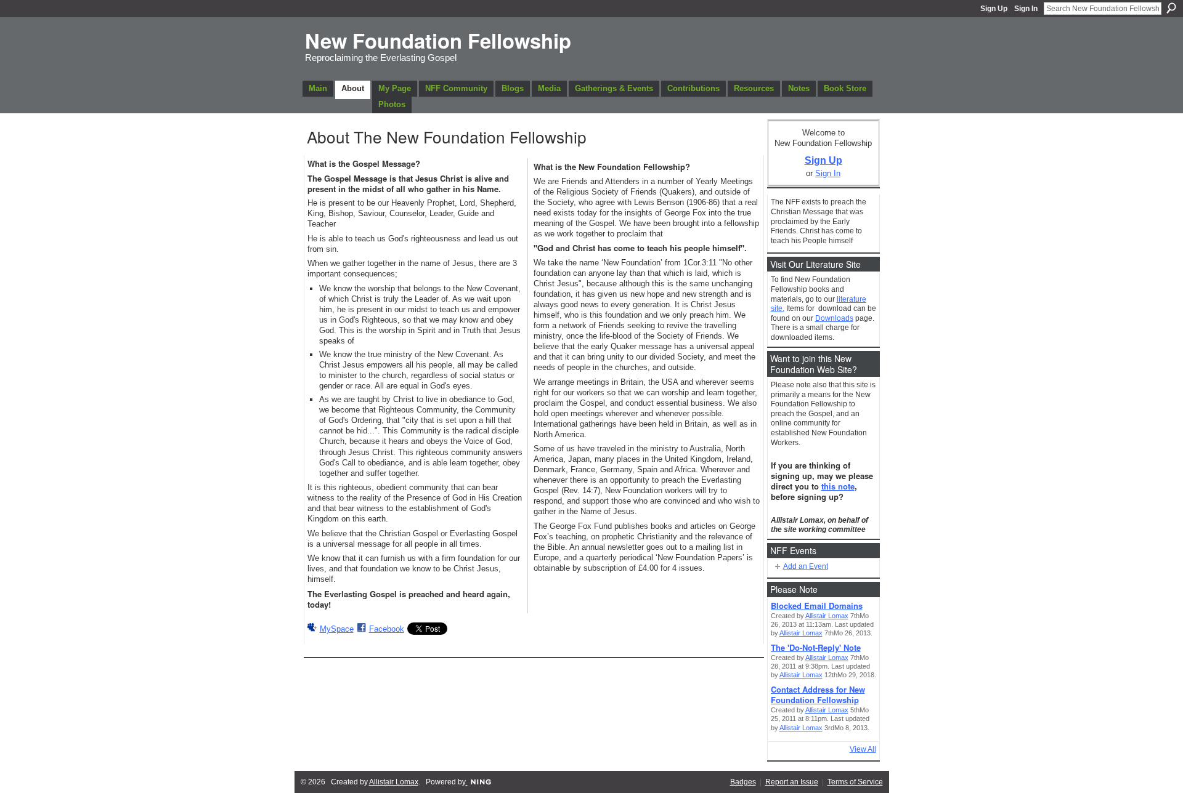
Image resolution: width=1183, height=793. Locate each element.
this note (838, 486)
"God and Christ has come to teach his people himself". (640, 248)
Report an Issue (791, 782)
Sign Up (993, 8)
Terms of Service (855, 782)
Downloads (834, 318)
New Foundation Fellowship (438, 40)
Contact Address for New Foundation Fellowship (818, 694)
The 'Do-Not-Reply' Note (816, 647)
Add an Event (805, 566)
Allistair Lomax (826, 615)
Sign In (1026, 8)
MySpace (337, 629)
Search (1171, 8)
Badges (743, 782)
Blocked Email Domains (817, 605)
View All (863, 749)
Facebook (386, 629)
